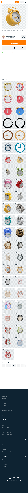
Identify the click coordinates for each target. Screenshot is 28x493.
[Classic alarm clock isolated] (8, 208)
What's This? (11, 52)
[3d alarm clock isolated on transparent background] (8, 415)
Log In (22, 2)
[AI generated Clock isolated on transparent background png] (8, 391)
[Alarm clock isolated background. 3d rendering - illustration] (8, 330)
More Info (5, 55)
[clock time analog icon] (8, 172)
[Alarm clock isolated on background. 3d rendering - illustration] (8, 233)
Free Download (14, 42)
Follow (23, 37)
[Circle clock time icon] (8, 160)
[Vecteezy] (2, 2)
